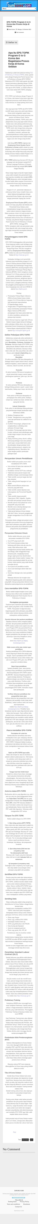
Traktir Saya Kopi (18, 1197)
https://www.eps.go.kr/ (21, 255)
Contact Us (18, 1207)
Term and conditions (13, 1204)
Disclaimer (26, 1204)
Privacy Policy (24, 1201)
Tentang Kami (12, 1201)
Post (14, 1132)
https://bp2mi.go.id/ (21, 289)
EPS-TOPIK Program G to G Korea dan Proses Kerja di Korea (19, 24)
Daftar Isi (12, 42)
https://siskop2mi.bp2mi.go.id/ (21, 330)
